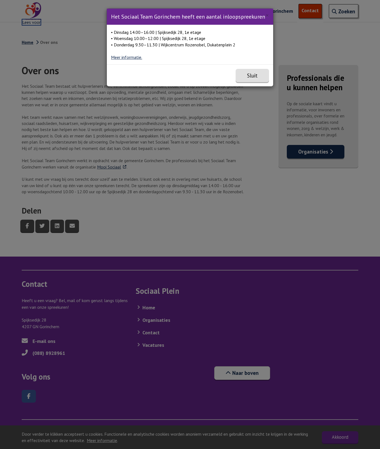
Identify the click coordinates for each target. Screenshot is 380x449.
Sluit (252, 75)
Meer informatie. (126, 57)
